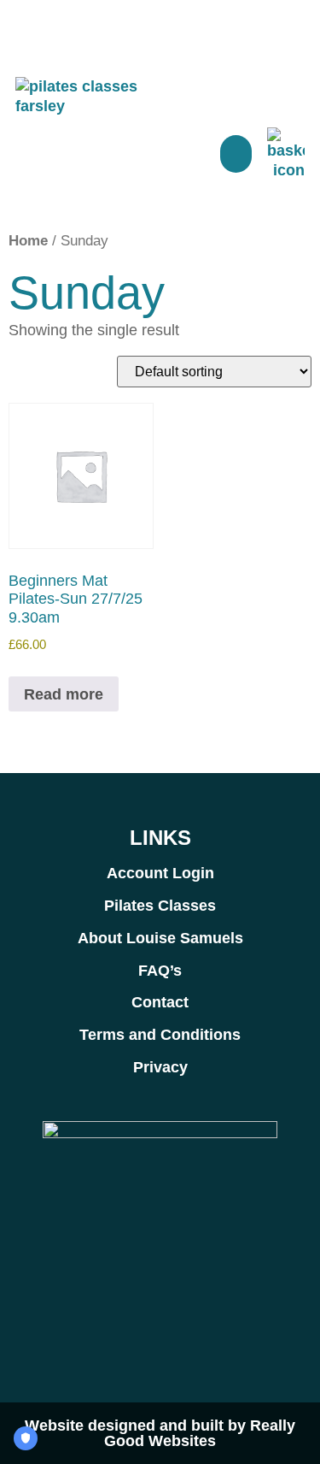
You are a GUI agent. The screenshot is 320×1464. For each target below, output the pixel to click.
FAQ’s (160, 970)
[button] (236, 154)
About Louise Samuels (160, 938)
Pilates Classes (160, 905)
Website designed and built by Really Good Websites (160, 1433)
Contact (160, 1002)
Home (28, 241)
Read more (63, 694)
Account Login (160, 873)
